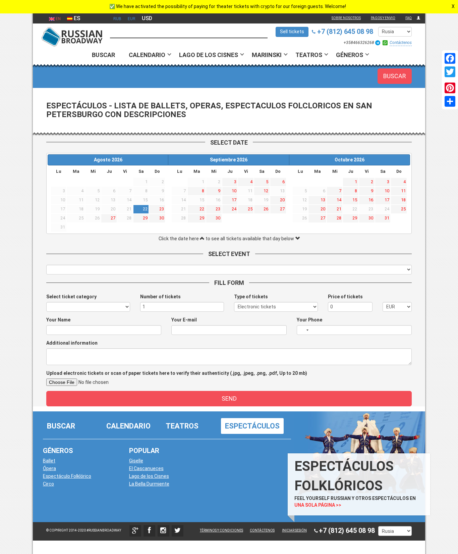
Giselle (136, 460)
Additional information (72, 343)
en (58, 18)
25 (250, 208)
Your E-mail (184, 319)
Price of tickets (345, 296)
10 (234, 190)
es (76, 18)
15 (354, 199)
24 (234, 208)
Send (229, 398)
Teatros (308, 54)
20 (282, 199)
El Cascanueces (146, 468)
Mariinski (267, 54)
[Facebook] (450, 58)
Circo (48, 484)
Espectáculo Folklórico (67, 476)
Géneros (349, 54)
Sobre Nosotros (346, 18)
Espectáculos (252, 426)
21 (339, 208)
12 (266, 190)
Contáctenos (401, 42)
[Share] (450, 101)
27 (113, 217)
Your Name (58, 319)
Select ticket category (71, 296)
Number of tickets (160, 296)
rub (117, 18)
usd (147, 18)
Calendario (147, 54)
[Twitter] (450, 72)
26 (266, 208)
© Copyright (57, 530)
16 (370, 199)
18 (403, 199)
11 (403, 190)
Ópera (49, 468)
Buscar (103, 54)
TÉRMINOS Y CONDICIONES (221, 530)
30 (161, 217)
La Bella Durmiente (149, 484)
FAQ (408, 18)
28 (339, 217)
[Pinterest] (450, 88)
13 (323, 199)
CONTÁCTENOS (262, 530)
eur (131, 18)
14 (339, 199)
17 (234, 199)
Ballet (49, 460)
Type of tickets (251, 296)
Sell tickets (292, 31)
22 (145, 208)
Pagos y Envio (383, 18)
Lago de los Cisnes (208, 54)
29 (145, 217)
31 (387, 217)
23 (161, 208)
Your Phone (309, 319)
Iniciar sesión (294, 530)
